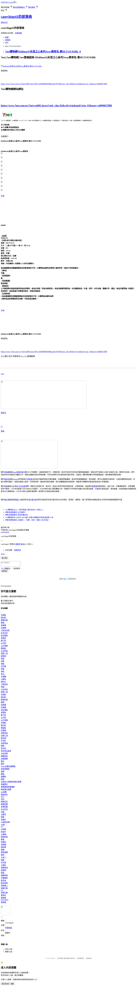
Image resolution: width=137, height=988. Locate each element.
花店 (2, 799)
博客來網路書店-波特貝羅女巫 (16, 515)
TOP (2, 196)
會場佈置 (4, 807)
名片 (7, 42)
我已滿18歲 (5, 984)
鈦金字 (3, 832)
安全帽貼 (4, 635)
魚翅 (2, 687)
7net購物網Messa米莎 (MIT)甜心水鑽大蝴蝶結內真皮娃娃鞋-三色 (29, 517)
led (2, 827)
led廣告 (3, 829)
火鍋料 (3, 679)
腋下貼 (3, 641)
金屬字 (3, 819)
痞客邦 (17, 544)
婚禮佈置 (4, 804)
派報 (2, 812)
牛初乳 (3, 741)
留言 (22, 544)
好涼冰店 (4, 633)
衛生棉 (6, 500)
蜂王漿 (3, 738)
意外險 (3, 748)
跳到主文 (4, 22)
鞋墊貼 (3, 648)
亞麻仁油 (4, 735)
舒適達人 (16, 500)
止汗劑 (3, 643)
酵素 (2, 746)
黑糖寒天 (4, 784)
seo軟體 (4, 792)
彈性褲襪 (4, 852)
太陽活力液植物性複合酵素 (11, 782)
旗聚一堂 (4, 653)
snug (2, 374)
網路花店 (4, 801)
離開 (12, 984)
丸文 (13, 486)
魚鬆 (2, 431)
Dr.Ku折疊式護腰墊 (8, 766)
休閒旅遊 (18, 33)
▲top (3, 554)
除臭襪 (6, 472)
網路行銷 (4, 888)
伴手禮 (3, 666)
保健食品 (4, 733)
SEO (2, 796)
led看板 (3, 834)
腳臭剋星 (19, 472)
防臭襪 (3, 628)
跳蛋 (2, 873)
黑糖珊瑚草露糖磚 (8, 787)
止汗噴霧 (4, 646)
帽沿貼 (3, 617)
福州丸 (3, 682)
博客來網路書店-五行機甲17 (15, 512)
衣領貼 (3, 615)
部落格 (7, 40)
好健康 (3, 730)
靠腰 (2, 771)
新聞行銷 (4, 893)
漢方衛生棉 (32, 500)
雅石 (2, 761)
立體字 (3, 814)
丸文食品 (21, 486)
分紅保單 (4, 753)
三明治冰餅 (5, 630)
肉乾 (2, 671)
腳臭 (2, 623)
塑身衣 (3, 413)
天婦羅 (3, 676)
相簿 (7, 37)
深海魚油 (4, 743)
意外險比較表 (6, 751)
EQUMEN (4, 900)
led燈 (3, 825)
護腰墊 (3, 776)
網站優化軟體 (6, 789)
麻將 (2, 855)
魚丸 (2, 674)
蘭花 (2, 764)
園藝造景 (4, 756)
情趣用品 (4, 868)
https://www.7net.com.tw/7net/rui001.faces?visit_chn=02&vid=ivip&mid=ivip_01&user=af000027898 (56, 105)
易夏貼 (3, 638)
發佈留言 (4, 571)
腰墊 (2, 774)
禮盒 (2, 664)
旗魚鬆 (94, 486)
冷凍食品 (4, 684)
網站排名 (4, 794)
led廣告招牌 (5, 822)
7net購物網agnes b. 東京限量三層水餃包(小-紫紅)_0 (24, 510)
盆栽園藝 (4, 759)
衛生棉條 (4, 883)
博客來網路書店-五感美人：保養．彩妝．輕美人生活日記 (26, 520)
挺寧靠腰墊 (5, 769)
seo (2, 890)
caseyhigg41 (5, 532)
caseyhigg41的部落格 (16, 16)
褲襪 (2, 850)
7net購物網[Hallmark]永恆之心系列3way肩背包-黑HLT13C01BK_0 (43, 51)
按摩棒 (3, 870)
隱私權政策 (80, 958)
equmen (15, 479)
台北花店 (4, 809)
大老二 (3, 857)
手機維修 (4, 878)
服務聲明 (89, 958)
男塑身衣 (30, 479)
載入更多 (4, 558)
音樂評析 (17, 550)
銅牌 (2, 817)
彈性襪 (3, 847)
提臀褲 (3, 902)
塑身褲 (3, 898)
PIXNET (52, 958)
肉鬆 (2, 661)
